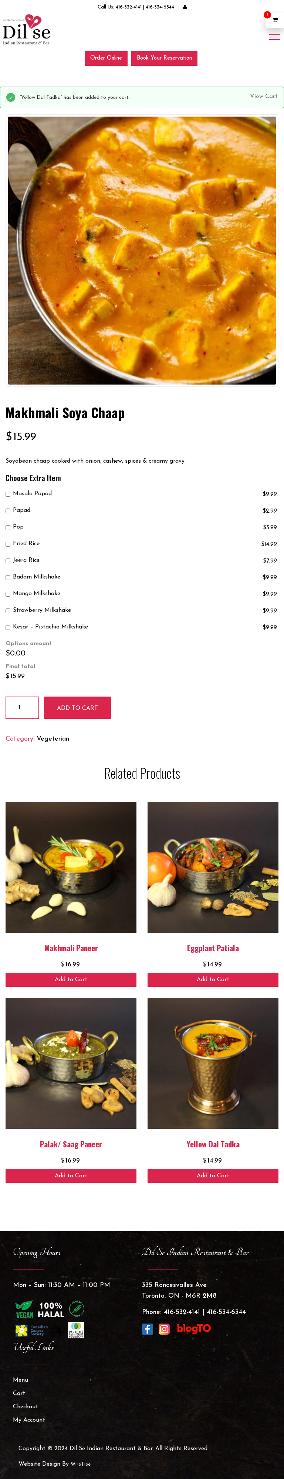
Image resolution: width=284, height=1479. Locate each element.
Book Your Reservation (164, 58)
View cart (264, 97)
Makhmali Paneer (71, 947)
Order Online (106, 58)
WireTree (81, 1464)
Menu (20, 1380)
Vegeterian (53, 739)
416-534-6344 (160, 7)
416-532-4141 (129, 7)
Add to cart (77, 708)
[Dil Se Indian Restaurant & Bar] (26, 29)
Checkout (25, 1407)
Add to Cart (71, 980)
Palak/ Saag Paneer (71, 1144)
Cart (19, 1393)
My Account (29, 1420)
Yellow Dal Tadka (213, 1144)
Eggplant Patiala (213, 947)
